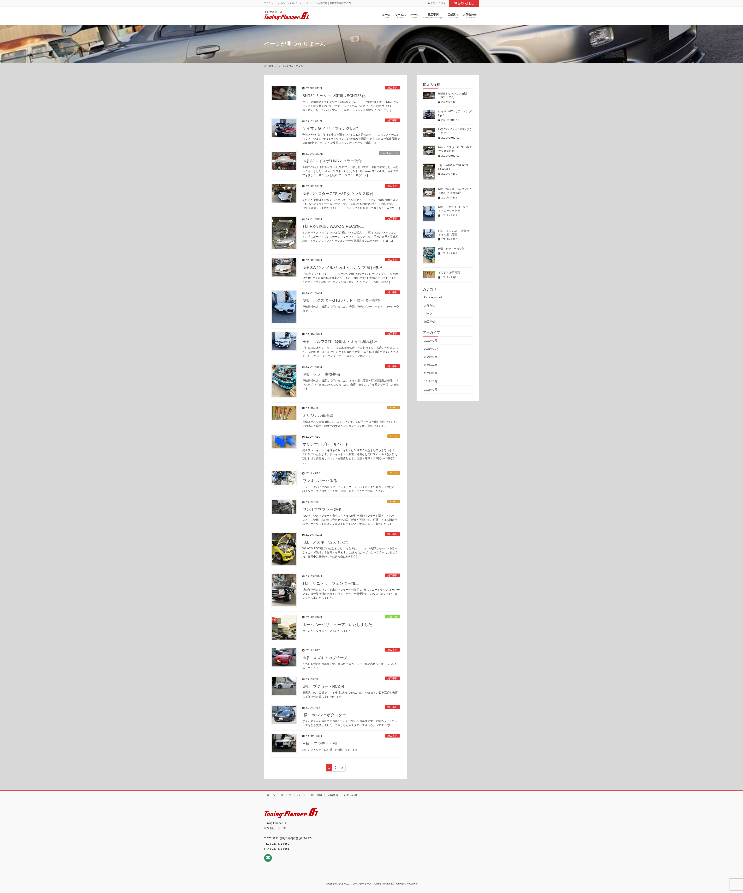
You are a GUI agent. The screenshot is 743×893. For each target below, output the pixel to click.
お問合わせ (350, 795)
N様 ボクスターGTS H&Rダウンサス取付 (338, 193)
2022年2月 (430, 340)
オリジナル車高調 (317, 415)
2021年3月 (430, 373)
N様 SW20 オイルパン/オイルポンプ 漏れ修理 (342, 267)
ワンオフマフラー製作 (321, 509)
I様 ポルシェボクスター (324, 715)
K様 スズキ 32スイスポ (325, 542)
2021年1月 (430, 389)
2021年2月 (430, 381)
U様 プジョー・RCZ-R (323, 686)
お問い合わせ (466, 3)
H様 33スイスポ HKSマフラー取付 (332, 161)
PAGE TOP (723, 863)
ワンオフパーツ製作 (319, 481)
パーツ (393, 407)
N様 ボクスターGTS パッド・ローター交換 (341, 300)
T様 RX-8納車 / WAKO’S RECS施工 (333, 226)
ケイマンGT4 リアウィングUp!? (330, 128)
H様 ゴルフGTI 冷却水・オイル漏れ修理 (339, 341)
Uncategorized (389, 153)
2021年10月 (431, 348)
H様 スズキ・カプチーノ (325, 658)
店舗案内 (332, 795)
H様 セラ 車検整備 (321, 374)
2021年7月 (430, 356)
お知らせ (392, 616)
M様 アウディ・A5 (319, 743)
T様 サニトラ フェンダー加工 (330, 583)
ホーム (271, 795)
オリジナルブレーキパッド (325, 444)
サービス (286, 795)
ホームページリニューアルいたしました (337, 625)
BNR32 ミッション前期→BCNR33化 (334, 96)
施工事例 (392, 87)
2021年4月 (430, 365)
